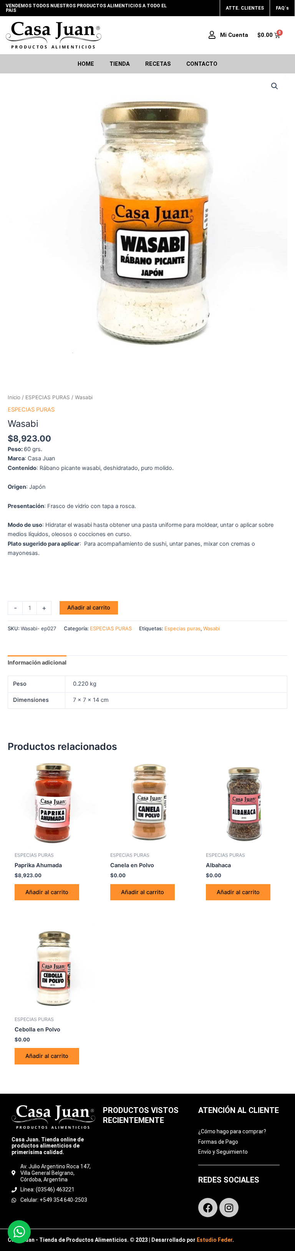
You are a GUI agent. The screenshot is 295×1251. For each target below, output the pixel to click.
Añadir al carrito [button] (46, 892)
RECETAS (158, 63)
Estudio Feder (214, 1240)
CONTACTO (201, 63)
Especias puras (182, 628)
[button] (275, 86)
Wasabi (211, 628)
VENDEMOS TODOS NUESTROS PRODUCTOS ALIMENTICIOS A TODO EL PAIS (86, 8)
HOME (86, 63)
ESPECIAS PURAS (47, 397)
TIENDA (119, 63)
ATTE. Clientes (245, 8)
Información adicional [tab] (37, 662)
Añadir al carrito (88, 607)
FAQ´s (282, 8)
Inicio (14, 397)
